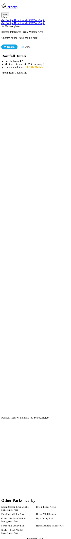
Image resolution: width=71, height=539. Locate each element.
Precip (12, 7)
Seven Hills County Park (12, 525)
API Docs (33, 20)
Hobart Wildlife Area (46, 514)
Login (42, 20)
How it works (21, 20)
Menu (5, 14)
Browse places (12, 26)
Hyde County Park (44, 518)
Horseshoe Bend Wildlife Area (50, 525)
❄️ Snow (25, 47)
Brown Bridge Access (46, 507)
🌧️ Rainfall (9, 47)
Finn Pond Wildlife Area (12, 514)
